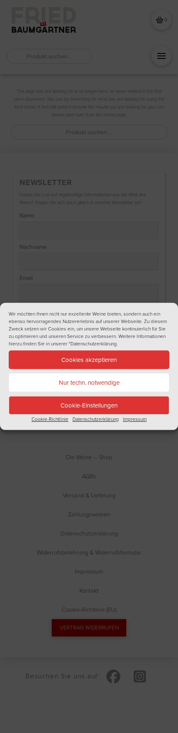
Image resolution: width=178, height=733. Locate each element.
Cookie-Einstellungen (89, 405)
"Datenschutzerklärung (93, 343)
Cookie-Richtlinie (49, 419)
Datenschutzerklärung (95, 419)
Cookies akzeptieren (89, 359)
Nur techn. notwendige (89, 382)
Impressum (135, 419)
